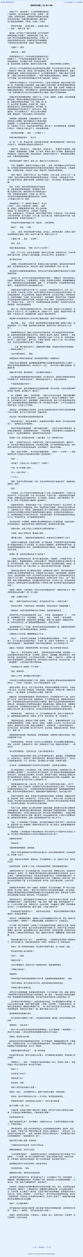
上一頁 (65, 2)
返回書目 (70, 2)
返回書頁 (80, 2)
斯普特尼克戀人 (10, 2)
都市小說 (44, 1253)
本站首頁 (30, 1253)
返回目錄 (41, 1247)
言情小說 (48, 1253)
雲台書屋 (3, 2)
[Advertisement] (62, 35)
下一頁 (75, 2)
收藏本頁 (53, 1253)
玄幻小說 (35, 1253)
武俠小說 (39, 1253)
